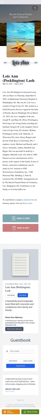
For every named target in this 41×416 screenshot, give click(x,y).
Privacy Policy (14, 406)
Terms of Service (26, 406)
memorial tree (29, 199)
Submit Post (20, 366)
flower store (27, 203)
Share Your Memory (14, 329)
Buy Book (22, 295)
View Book (10, 295)
